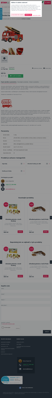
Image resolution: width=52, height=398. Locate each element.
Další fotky (4, 59)
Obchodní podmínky (5, 342)
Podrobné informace (32, 10)
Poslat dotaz (48, 68)
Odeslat (47, 331)
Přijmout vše (28, 14)
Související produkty (22, 82)
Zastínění (19, 344)
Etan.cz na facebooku (27, 387)
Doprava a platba (5, 344)
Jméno (2, 288)
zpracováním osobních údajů (8, 323)
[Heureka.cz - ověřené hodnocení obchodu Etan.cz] (12, 380)
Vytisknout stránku (37, 68)
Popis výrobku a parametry (8, 82)
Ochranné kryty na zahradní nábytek (23, 347)
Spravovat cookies (37, 15)
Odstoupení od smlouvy (6, 354)
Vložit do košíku (16, 75)
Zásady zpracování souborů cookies (7, 349)
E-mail (3, 294)
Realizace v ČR (4, 346)
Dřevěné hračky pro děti (8, 12)
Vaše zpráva (4, 305)
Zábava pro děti (20, 342)
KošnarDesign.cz (34, 392)
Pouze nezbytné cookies (17, 14)
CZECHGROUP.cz (45, 392)
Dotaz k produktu (34, 82)
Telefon (3, 299)
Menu (48, 2)
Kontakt (3, 351)
